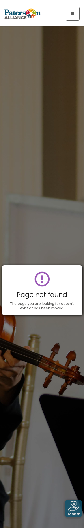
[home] (21, 13)
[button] (73, 14)
